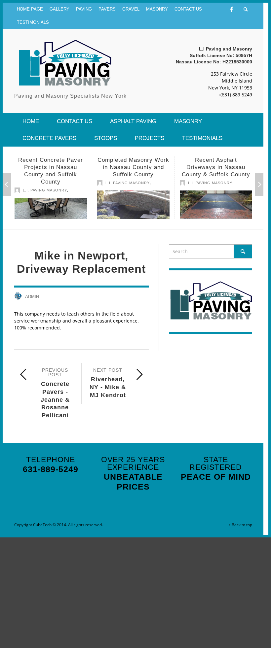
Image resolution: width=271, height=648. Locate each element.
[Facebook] (232, 9)
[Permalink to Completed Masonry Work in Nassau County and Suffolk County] (133, 204)
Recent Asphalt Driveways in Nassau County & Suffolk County (216, 167)
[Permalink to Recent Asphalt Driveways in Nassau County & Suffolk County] (216, 204)
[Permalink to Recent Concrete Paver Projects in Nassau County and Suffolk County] (51, 208)
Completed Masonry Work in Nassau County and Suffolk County (133, 167)
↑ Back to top (240, 524)
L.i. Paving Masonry (45, 190)
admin (32, 296)
